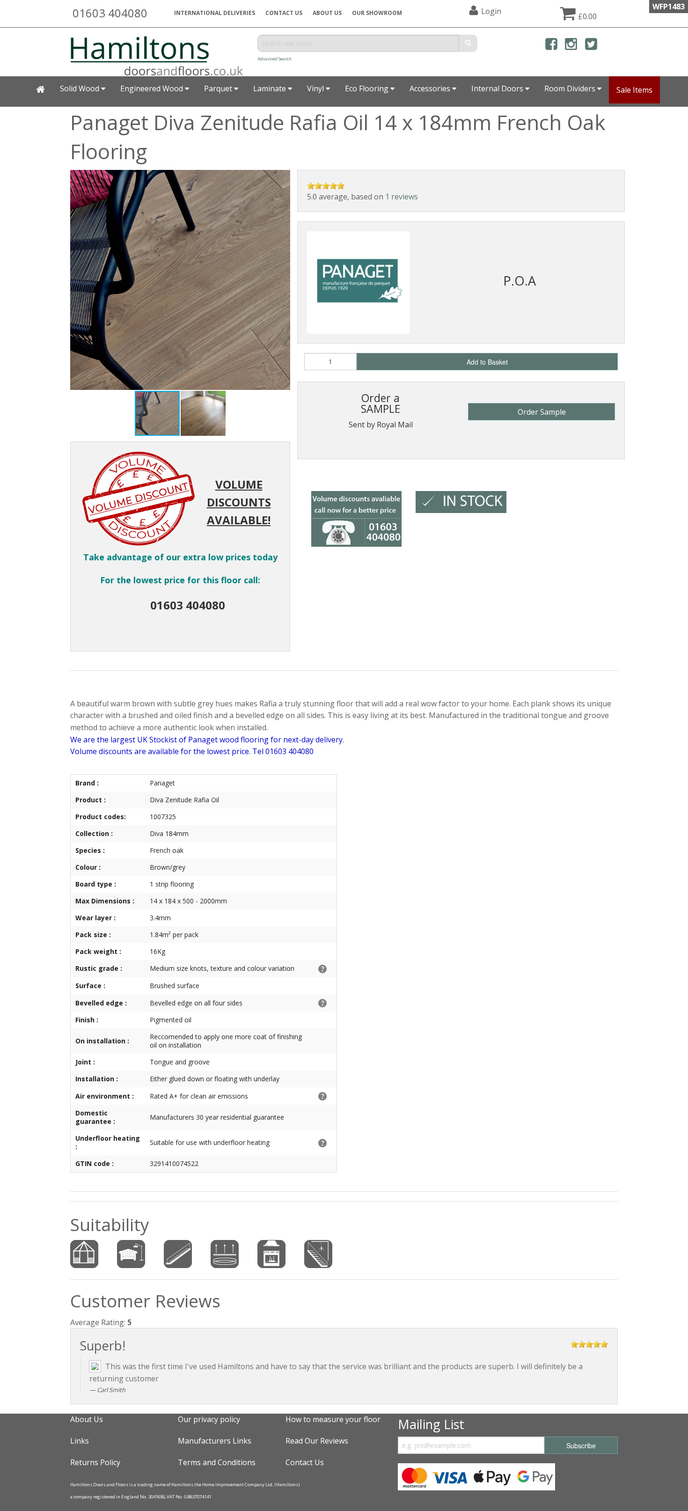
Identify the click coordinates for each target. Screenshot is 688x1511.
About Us (86, 1419)
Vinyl (316, 88)
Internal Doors (498, 88)
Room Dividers (570, 88)
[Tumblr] (611, 45)
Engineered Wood (152, 88)
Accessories (431, 88)
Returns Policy (95, 1462)
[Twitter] (591, 45)
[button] (281, 178)
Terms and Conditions (217, 1462)
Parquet (219, 88)
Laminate (270, 88)
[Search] (468, 43)
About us (327, 13)
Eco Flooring (367, 88)
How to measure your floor (333, 1419)
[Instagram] (571, 45)
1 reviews (401, 196)
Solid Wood (80, 88)
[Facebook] (551, 45)
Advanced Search (274, 59)
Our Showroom (377, 13)
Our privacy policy (209, 1419)
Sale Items (634, 90)
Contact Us (283, 13)
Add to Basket (487, 362)
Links (79, 1441)
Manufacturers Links (214, 1441)
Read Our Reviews (316, 1441)
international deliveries (214, 13)
